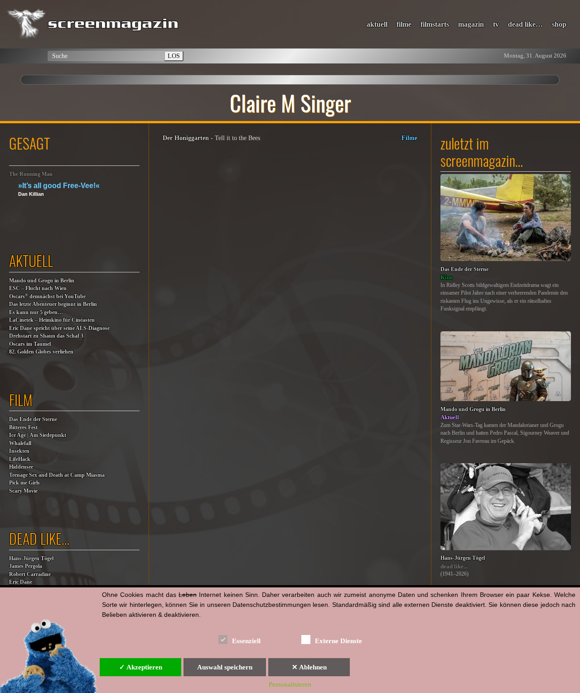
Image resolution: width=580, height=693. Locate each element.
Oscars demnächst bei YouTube (47, 296)
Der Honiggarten (186, 137)
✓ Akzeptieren (140, 667)
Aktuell (449, 417)
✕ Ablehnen (309, 667)
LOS (174, 55)
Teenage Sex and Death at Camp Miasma (57, 475)
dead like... (454, 566)
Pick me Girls (24, 483)
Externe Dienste (338, 641)
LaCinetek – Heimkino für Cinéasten (52, 320)
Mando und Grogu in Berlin (41, 281)
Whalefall (20, 443)
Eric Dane (20, 582)
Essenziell (246, 641)
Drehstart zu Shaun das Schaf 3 (46, 336)
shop (559, 24)
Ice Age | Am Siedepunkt (37, 435)
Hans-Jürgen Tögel (31, 559)
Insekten (19, 451)
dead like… (525, 24)
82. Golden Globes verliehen (41, 352)
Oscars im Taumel (30, 344)
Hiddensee (21, 467)
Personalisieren (290, 684)
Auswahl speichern (224, 667)
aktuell (377, 24)
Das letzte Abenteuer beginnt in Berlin (53, 304)
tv (496, 24)
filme (403, 24)
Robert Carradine (30, 574)
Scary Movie (23, 491)
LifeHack (19, 459)
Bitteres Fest (23, 428)
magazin (471, 24)
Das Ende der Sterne (33, 419)
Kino (446, 277)
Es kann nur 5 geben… (36, 312)
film (21, 399)
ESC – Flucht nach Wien (38, 288)
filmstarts (434, 24)
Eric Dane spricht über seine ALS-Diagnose (59, 328)
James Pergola (25, 566)
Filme (409, 137)
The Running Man (31, 174)
